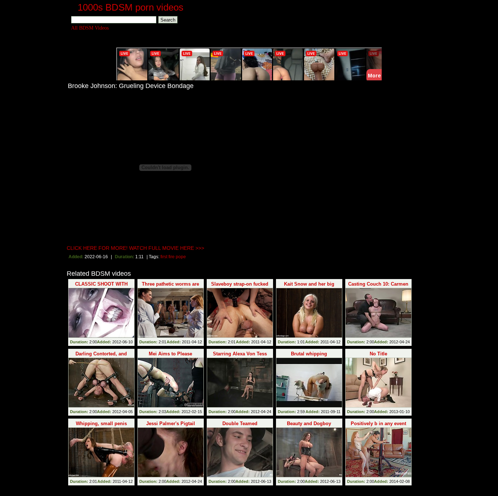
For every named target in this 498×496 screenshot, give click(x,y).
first (163, 256)
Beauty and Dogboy (309, 423)
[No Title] (378, 383)
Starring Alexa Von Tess (240, 353)
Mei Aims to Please (170, 353)
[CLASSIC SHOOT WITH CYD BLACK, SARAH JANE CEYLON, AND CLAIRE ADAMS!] (101, 313)
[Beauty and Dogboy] (309, 452)
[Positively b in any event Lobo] (378, 452)
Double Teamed (239, 423)
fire (171, 256)
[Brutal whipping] (309, 383)
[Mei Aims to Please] (170, 383)
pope (181, 256)
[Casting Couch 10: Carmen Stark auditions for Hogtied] (378, 313)
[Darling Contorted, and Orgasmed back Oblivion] (101, 383)
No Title (378, 353)
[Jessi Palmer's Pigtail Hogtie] (170, 452)
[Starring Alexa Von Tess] (240, 383)
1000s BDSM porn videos (130, 7)
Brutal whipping (309, 353)
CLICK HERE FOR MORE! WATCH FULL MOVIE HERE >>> (135, 248)
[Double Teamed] (240, 452)
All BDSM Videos (90, 28)
